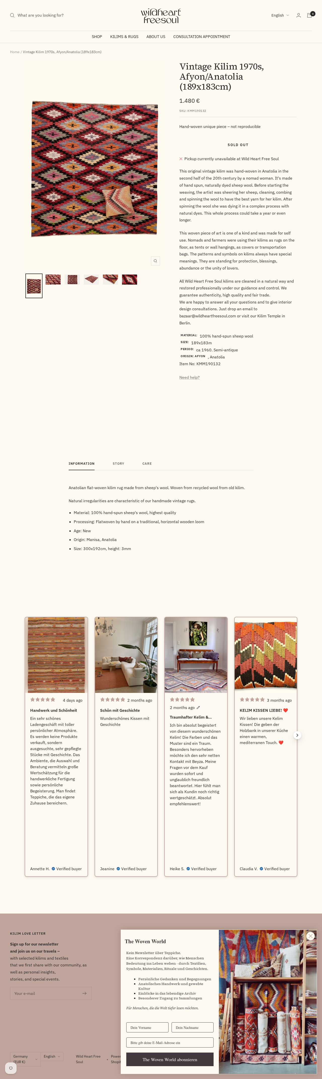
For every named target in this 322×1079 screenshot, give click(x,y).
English (277, 15)
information (82, 464)
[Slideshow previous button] (25, 735)
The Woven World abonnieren (170, 1059)
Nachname (180, 1018)
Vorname (133, 1018)
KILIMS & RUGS (124, 36)
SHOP (97, 36)
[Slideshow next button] (297, 735)
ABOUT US (155, 36)
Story (118, 464)
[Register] (85, 993)
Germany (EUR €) (20, 1059)
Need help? (189, 377)
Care (147, 464)
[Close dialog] (310, 936)
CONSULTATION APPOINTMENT (201, 36)
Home (15, 52)
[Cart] (309, 15)
